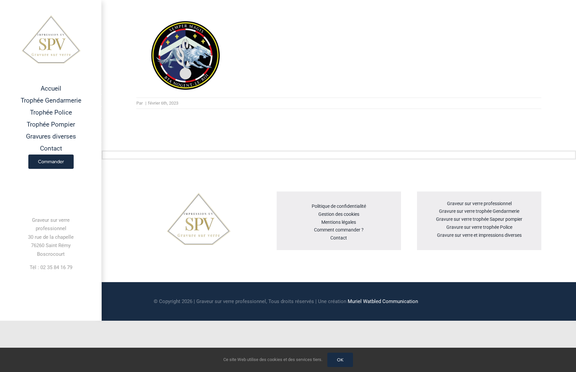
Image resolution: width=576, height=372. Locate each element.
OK (340, 360)
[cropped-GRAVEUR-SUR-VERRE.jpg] (198, 194)
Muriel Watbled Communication (383, 301)
